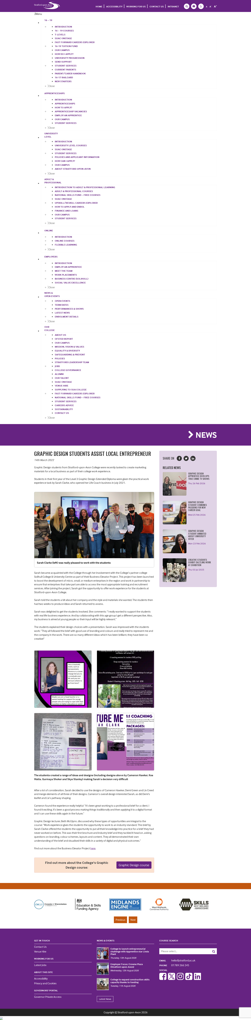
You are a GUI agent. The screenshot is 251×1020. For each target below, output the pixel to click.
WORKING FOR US (136, 6)
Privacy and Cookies (45, 983)
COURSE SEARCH (168, 940)
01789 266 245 (174, 965)
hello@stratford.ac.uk (177, 960)
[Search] (211, 951)
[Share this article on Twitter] (186, 458)
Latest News (105, 998)
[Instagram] (180, 979)
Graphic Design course (134, 865)
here (92, 848)
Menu (39, 14)
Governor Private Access (47, 996)
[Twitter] (171, 979)
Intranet (173, 6)
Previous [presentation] (120, 919)
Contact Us (157, 6)
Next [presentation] (133, 919)
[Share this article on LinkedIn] (193, 458)
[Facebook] (162, 979)
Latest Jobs (40, 965)
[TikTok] (188, 979)
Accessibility (114, 6)
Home (99, 6)
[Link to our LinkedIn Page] (197, 979)
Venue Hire (40, 951)
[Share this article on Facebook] (179, 458)
